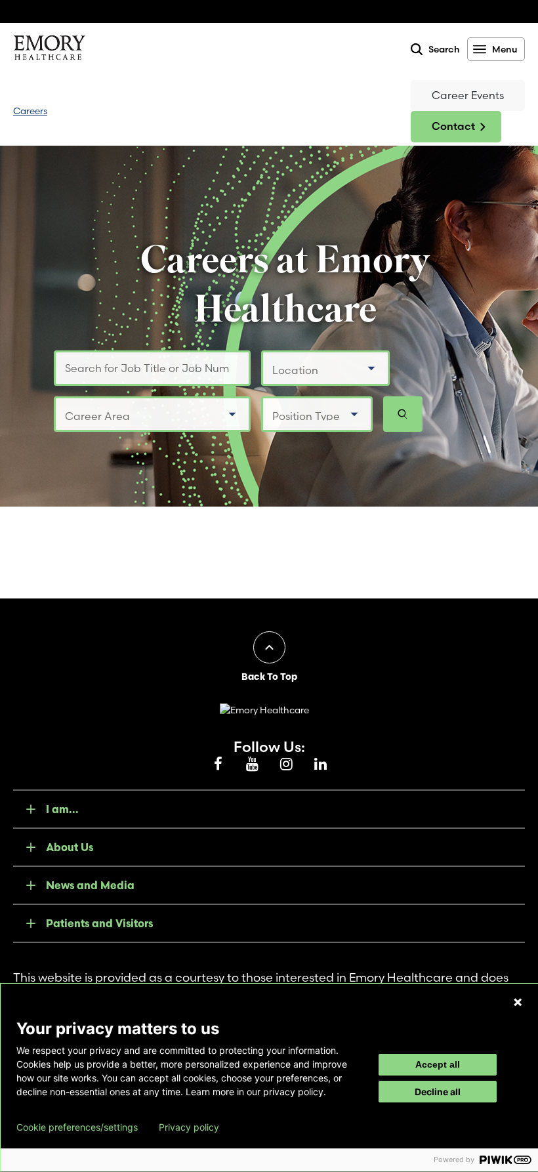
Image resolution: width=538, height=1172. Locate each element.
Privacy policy (189, 1127)
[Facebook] (218, 764)
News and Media (90, 885)
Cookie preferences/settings (77, 1127)
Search (444, 49)
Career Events (468, 95)
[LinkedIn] (320, 764)
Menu (504, 49)
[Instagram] (286, 764)
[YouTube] (252, 764)
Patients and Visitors (99, 923)
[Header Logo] (49, 50)
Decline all (438, 1091)
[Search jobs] (403, 414)
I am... (62, 809)
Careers (30, 111)
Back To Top (269, 676)
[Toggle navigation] (229, 111)
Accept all (437, 1064)
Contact (453, 126)
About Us (69, 847)
